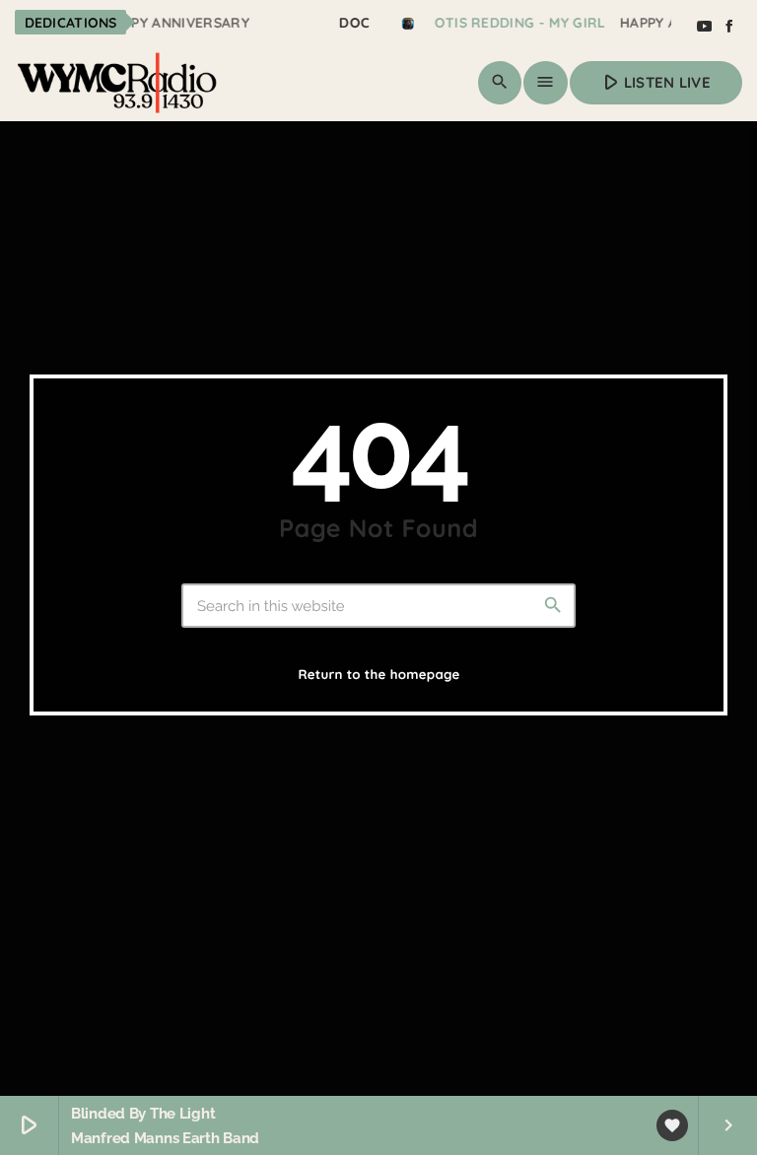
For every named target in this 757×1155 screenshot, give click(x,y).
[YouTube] (704, 27)
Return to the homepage (378, 675)
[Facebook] (729, 27)
